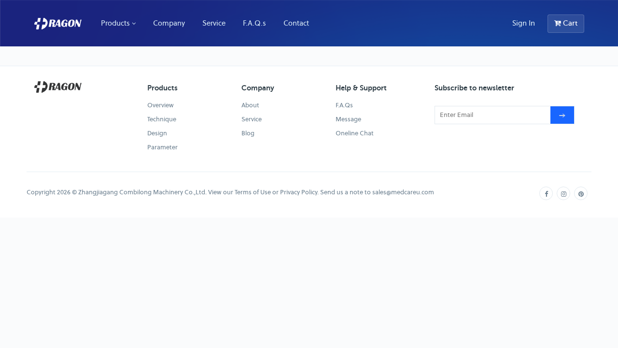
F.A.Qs (344, 105)
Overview (160, 105)
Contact (296, 23)
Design (157, 133)
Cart (569, 23)
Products (115, 23)
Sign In (523, 23)
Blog (247, 133)
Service (213, 23)
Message (348, 119)
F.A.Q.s (254, 23)
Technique (161, 119)
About (250, 105)
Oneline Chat (355, 133)
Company (169, 23)
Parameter (162, 147)
